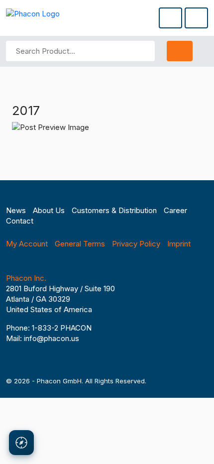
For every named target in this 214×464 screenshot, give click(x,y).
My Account (27, 243)
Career (175, 210)
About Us (49, 210)
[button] (170, 17)
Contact (19, 221)
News (16, 210)
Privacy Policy (136, 243)
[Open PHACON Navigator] (21, 442)
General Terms (80, 243)
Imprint (179, 243)
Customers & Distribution (114, 210)
